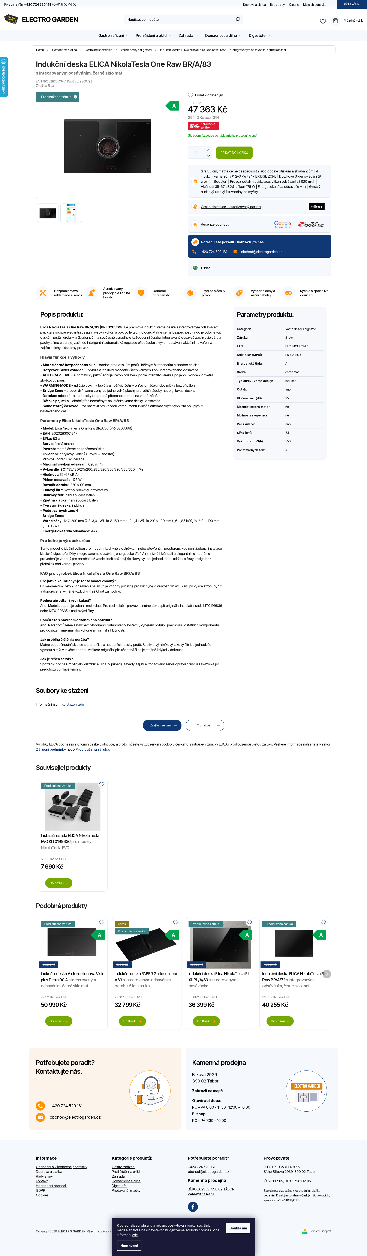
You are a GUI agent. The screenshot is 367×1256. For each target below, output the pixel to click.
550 (288, 441)
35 (287, 398)
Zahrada (118, 1176)
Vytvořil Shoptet (320, 1231)
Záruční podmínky (51, 749)
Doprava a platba (254, 4)
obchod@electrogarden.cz (261, 252)
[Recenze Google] (282, 224)
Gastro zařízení (123, 1167)
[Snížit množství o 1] (209, 156)
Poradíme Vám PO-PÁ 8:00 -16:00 (40, 4)
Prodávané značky (126, 1190)
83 (287, 432)
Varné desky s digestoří (300, 329)
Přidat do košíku (234, 153)
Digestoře (119, 1186)
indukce (290, 381)
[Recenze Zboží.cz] (311, 224)
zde (135, 1235)
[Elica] (316, 206)
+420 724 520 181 (213, 252)
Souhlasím (238, 1228)
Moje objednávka (314, 4)
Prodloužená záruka (92, 749)
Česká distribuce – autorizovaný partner (231, 207)
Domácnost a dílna (126, 1181)
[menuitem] (113, 35)
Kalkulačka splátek (208, 125)
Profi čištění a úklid (126, 1171)
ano (288, 389)
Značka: (45, 85)
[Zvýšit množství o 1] (209, 150)
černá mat (292, 372)
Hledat (237, 19)
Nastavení (129, 1246)
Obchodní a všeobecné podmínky (61, 1167)
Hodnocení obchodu (51, 1186)
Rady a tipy (277, 4)
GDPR (40, 1190)
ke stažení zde (73, 704)
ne (287, 407)
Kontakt (294, 4)
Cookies (42, 1195)
